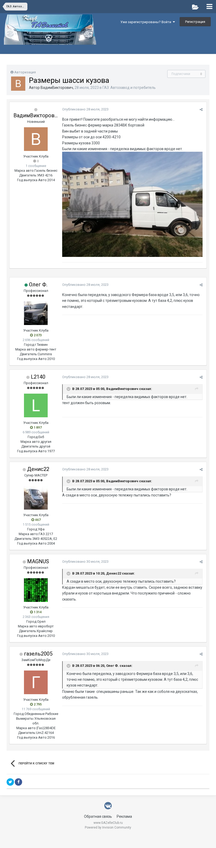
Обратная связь (98, 816)
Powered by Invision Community (108, 827)
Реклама (124, 816)
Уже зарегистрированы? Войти (146, 22)
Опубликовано (85, 109)
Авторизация (25, 72)
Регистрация (195, 22)
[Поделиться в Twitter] (10, 782)
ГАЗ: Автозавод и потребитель (129, 87)
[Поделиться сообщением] (201, 109)
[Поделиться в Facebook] (18, 782)
